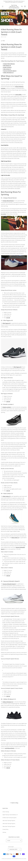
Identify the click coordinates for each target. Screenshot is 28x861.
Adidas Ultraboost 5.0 (8, 72)
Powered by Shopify (23, 858)
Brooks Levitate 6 (7, 67)
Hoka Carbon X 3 (7, 69)
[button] (2, 6)
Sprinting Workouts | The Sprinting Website (11, 858)
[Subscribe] (20, 840)
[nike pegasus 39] (14, 364)
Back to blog (14, 803)
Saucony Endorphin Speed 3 (9, 70)
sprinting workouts (9, 748)
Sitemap (4, 832)
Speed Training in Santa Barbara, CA (10, 814)
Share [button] (3, 40)
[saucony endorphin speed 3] (14, 605)
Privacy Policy (5, 829)
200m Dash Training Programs (9, 823)
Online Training (6, 811)
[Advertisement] (14, 784)
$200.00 (8, 575)
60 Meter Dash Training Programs (10, 817)
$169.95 (8, 696)
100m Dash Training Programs (9, 820)
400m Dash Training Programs (9, 826)
